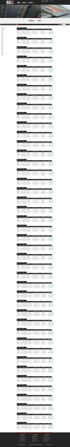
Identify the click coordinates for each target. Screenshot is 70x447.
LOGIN (42, 1)
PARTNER (30, 3)
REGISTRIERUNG (46, 1)
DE (52, 1)
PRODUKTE (31, 21)
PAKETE (39, 21)
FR (50, 1)
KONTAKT (24, 3)
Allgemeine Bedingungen (21, 444)
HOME (18, 3)
